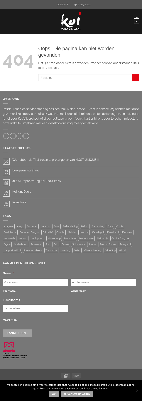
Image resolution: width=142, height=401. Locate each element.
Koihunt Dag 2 (21, 191)
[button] (5, 20)
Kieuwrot (127, 232)
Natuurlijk (102, 238)
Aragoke (8, 226)
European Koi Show (25, 170)
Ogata (7, 244)
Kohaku (23, 238)
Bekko (84, 226)
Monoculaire (86, 238)
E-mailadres (13, 300)
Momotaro (70, 238)
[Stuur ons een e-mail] (13, 136)
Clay (110, 226)
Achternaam (79, 291)
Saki (56, 244)
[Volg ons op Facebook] (6, 136)
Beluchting (98, 226)
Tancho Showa (108, 244)
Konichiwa (19, 202)
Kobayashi (9, 238)
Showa (92, 244)
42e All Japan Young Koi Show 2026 (36, 181)
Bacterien (32, 226)
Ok (54, 394)
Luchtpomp (37, 238)
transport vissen (33, 250)
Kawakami (113, 232)
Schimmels (78, 244)
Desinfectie (10, 232)
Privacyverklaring (77, 394)
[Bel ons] (19, 136)
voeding (65, 250)
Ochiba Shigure (120, 238)
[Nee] (137, 392)
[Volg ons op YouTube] (26, 136)
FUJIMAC (48, 232)
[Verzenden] (135, 77)
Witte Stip (110, 250)
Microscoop (54, 238)
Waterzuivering (92, 250)
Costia (119, 226)
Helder (72, 232)
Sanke (65, 244)
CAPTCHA (10, 320)
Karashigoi (98, 232)
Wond (122, 250)
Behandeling (70, 226)
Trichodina (51, 250)
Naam (8, 273)
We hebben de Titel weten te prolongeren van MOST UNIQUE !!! (55, 159)
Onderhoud (20, 244)
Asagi (20, 226)
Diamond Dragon (29, 232)
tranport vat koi (12, 250)
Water (77, 250)
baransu (45, 226)
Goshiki (60, 232)
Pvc (48, 244)
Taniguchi (125, 244)
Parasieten (37, 244)
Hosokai (84, 232)
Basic (57, 226)
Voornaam (9, 291)
